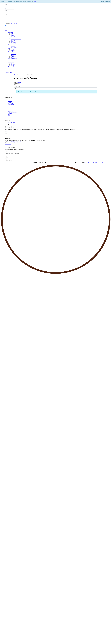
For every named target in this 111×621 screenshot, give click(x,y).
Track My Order (8, 72)
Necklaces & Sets (14, 61)
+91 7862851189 (14, 23)
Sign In (9, 102)
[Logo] (8, 8)
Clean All (19, 82)
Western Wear (13, 42)
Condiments (13, 49)
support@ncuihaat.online (14, 142)
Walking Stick (13, 36)
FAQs (9, 115)
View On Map (8, 144)
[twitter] (8, 124)
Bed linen (12, 52)
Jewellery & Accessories (13, 58)
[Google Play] (9, 134)
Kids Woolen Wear (14, 47)
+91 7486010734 (18, 141)
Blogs (9, 114)
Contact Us (35, 1)
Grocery (9, 48)
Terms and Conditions (12, 112)
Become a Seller (11, 66)
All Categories (17, 83)
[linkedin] (7, 124)
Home (15, 74)
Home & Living (11, 51)
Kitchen (12, 57)
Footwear (12, 35)
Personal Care (11, 62)
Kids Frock (13, 46)
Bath (11, 63)
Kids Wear (10, 44)
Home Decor (13, 56)
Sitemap (86, 162)
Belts (12, 34)
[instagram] (6, 124)
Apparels (10, 37)
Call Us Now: (8, 18)
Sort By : (16, 84)
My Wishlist (10, 103)
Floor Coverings (14, 54)
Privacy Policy (11, 104)
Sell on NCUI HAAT (12, 122)
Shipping (10, 113)
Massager (12, 65)
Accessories (10, 32)
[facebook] (5, 124)
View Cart (10, 101)
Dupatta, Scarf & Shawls (16, 39)
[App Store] (9, 131)
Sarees (12, 41)
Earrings (12, 59)
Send (6, 157)
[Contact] (6, 22)
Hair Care (13, 64)
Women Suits (13, 43)
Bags (12, 33)
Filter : (15, 82)
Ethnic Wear (13, 40)
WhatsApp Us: (7, 23)
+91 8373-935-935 (15, 18)
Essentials (13, 50)
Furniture (12, 55)
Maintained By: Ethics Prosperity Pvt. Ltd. (97, 162)
